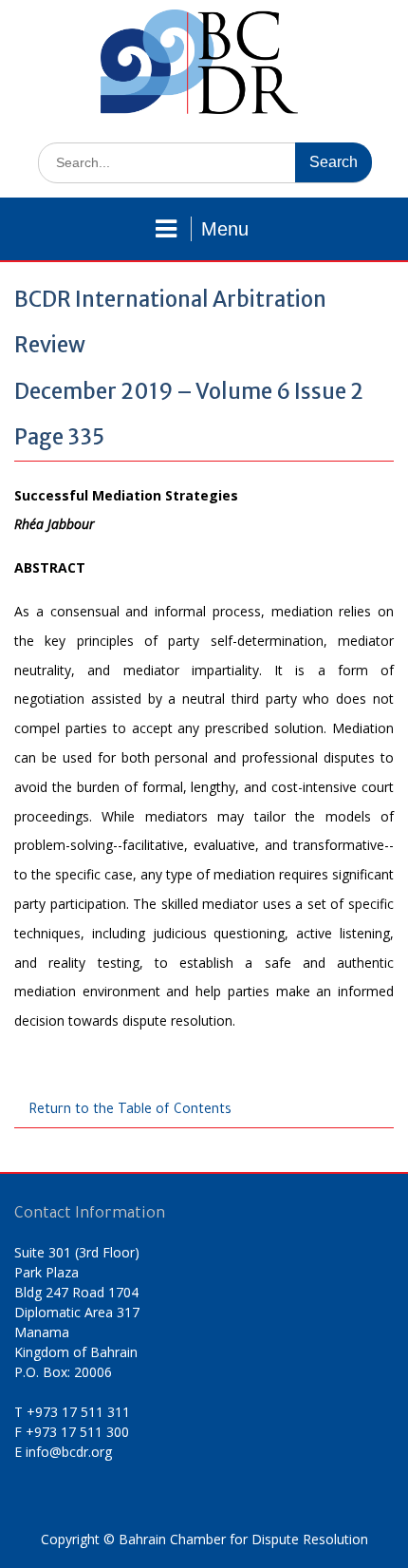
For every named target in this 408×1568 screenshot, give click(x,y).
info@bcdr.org (69, 1452)
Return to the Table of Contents (130, 1111)
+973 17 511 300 (77, 1432)
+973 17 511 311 (78, 1412)
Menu (225, 228)
